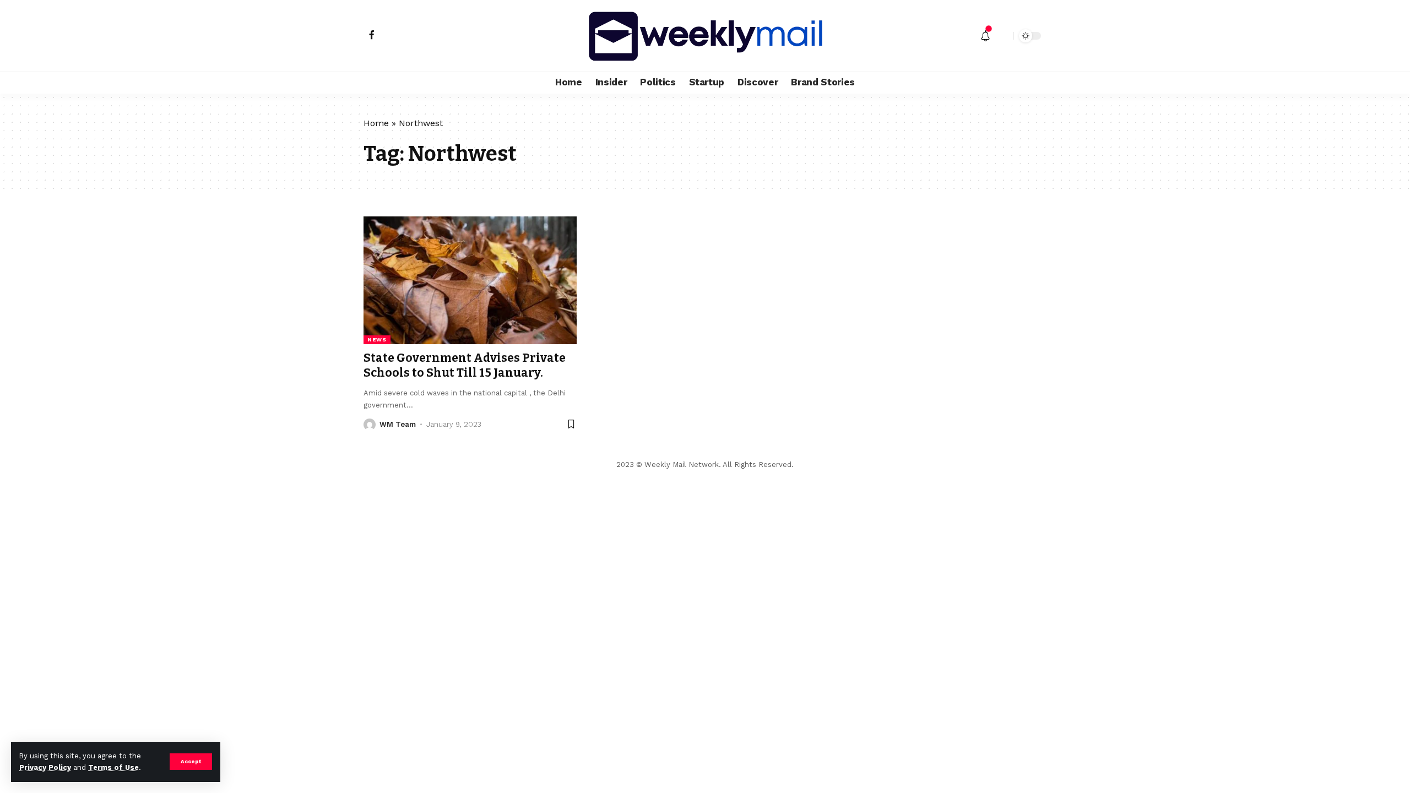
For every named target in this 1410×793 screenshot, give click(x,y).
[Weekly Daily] (705, 35)
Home (376, 123)
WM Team (397, 424)
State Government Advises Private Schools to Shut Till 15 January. (465, 365)
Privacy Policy (45, 767)
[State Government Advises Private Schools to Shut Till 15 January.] (470, 280)
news (377, 339)
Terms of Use (113, 767)
